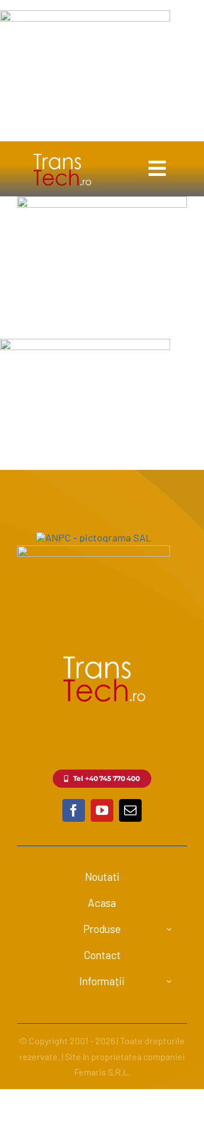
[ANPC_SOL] (93, 550)
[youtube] (102, 810)
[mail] (130, 810)
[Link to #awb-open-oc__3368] (157, 168)
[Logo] (61, 153)
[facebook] (73, 810)
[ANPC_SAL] (93, 537)
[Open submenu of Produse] (169, 929)
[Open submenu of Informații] (169, 981)
